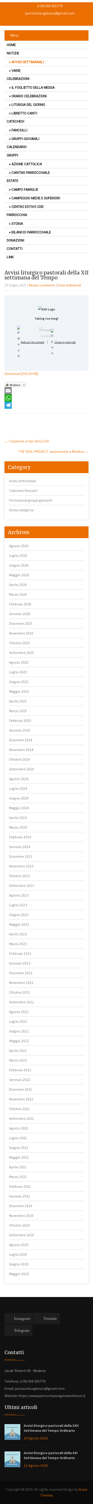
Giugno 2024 (18, 798)
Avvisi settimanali (69, 285)
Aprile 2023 (18, 934)
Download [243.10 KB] (21, 373)
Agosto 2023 (18, 895)
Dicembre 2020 (20, 1206)
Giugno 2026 (18, 565)
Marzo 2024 (18, 827)
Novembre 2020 (21, 1215)
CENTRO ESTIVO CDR (28, 207)
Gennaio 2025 (19, 730)
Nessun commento (42, 285)
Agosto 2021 (18, 1128)
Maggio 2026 (19, 575)
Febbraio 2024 (20, 837)
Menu (14, 35)
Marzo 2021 (18, 1176)
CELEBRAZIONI (18, 79)
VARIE (16, 71)
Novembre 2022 (21, 982)
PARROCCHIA (17, 215)
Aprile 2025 (18, 701)
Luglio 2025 (18, 672)
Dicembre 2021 (20, 1089)
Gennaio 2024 (19, 846)
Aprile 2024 (18, 817)
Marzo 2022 (18, 1060)
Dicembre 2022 (21, 973)
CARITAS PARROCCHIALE (31, 173)
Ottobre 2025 (19, 643)
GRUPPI (12, 155)
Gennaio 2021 (19, 1196)
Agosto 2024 (18, 778)
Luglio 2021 (18, 1138)
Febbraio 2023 (20, 953)
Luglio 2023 (18, 905)
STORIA (17, 224)
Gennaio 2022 (19, 1079)
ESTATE (12, 181)
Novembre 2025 (21, 633)
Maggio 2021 (19, 1157)
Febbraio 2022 (20, 1070)
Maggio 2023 (19, 924)
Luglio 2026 (18, 555)
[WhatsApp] (46, 398)
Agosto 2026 (18, 546)
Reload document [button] (32, 342)
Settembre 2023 (21, 885)
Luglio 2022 (18, 1021)
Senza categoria (21, 510)
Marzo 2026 (18, 594)
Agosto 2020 (18, 1244)
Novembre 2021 (21, 1099)
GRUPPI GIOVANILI (25, 139)
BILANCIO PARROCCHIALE (31, 232)
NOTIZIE (13, 53)
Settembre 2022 (21, 1002)
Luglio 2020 (18, 1254)
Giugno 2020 (18, 1264)
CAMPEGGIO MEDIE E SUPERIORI (36, 198)
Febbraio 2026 (20, 604)
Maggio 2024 (19, 808)
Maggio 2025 (19, 691)
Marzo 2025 (18, 711)
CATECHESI (15, 121)
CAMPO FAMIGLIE (25, 190)
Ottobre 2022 (19, 992)
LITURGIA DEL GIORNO (28, 105)
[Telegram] (46, 405)
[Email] (46, 390)
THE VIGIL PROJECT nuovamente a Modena (53, 451)
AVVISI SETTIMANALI (28, 62)
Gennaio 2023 (19, 963)
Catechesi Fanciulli (23, 490)
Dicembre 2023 (20, 856)
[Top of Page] (82, 1493)
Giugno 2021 (18, 1147)
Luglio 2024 (18, 788)
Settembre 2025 (21, 652)
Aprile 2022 (18, 1050)
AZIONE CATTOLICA (27, 164)
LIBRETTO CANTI (24, 113)
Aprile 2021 (17, 1167)
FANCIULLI (19, 130)
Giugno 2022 (19, 1031)
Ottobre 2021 (19, 1108)
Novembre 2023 (21, 866)
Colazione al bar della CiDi (27, 441)
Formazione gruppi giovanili (30, 500)
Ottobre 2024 (19, 759)
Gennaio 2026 (19, 613)
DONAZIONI (15, 240)
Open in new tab (65, 342)
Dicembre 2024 (20, 740)
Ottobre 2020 (19, 1225)
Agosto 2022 (19, 1011)
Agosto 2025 (18, 662)
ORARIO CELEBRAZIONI (29, 96)
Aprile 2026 (18, 584)
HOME (11, 45)
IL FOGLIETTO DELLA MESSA (33, 88)
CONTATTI (14, 249)
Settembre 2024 (21, 769)
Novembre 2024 (21, 749)
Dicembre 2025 (20, 623)
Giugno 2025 (18, 681)
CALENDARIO (17, 147)
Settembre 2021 (21, 1118)
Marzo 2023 (18, 943)
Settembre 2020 (21, 1235)
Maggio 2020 (19, 1274)
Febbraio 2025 (20, 720)
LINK (10, 257)
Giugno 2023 (18, 914)
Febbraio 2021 (20, 1186)
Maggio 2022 (19, 1041)
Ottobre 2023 (19, 876)
